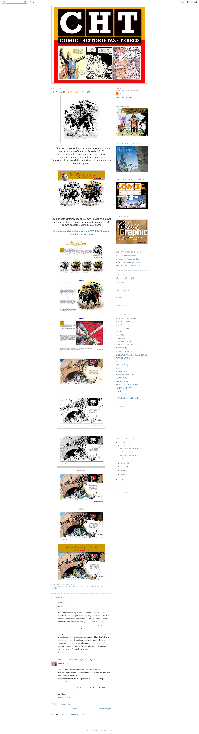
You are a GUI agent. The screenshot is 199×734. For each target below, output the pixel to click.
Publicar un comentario (60, 704)
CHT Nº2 (119, 334)
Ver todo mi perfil (125, 98)
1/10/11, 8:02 (64, 697)
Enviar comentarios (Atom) (73, 714)
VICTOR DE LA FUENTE (126, 398)
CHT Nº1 (119, 331)
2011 (121, 442)
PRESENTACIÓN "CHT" (125, 384)
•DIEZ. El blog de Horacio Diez (128, 265)
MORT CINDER (122, 381)
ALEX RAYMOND (123, 321)
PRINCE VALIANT (97, 586)
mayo (123, 466)
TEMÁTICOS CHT (58, 588)
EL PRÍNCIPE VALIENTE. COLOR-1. (130, 450)
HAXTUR (119, 368)
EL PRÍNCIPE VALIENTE (79, 586)
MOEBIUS (120, 378)
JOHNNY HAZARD (123, 374)
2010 (121, 479)
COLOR (65, 586)
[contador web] (126, 279)
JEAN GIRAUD (121, 371)
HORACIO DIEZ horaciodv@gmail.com (73, 659)
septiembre (125, 445)
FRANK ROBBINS (123, 358)
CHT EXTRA (121, 328)
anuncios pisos (120, 282)
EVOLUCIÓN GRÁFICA (125, 351)
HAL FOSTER (121, 364)
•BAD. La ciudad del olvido (126, 255)
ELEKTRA (120, 348)
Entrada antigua (105, 708)
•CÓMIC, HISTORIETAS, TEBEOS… (130, 262)
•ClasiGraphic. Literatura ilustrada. (129, 259)
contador (119, 297)
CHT (120, 93)
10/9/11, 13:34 (65, 652)
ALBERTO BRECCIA (124, 318)
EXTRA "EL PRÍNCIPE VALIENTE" (130, 354)
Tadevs (61, 602)
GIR (117, 361)
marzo (123, 470)
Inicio (75, 708)
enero (123, 474)
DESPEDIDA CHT (123, 341)
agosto (124, 463)
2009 (121, 483)
